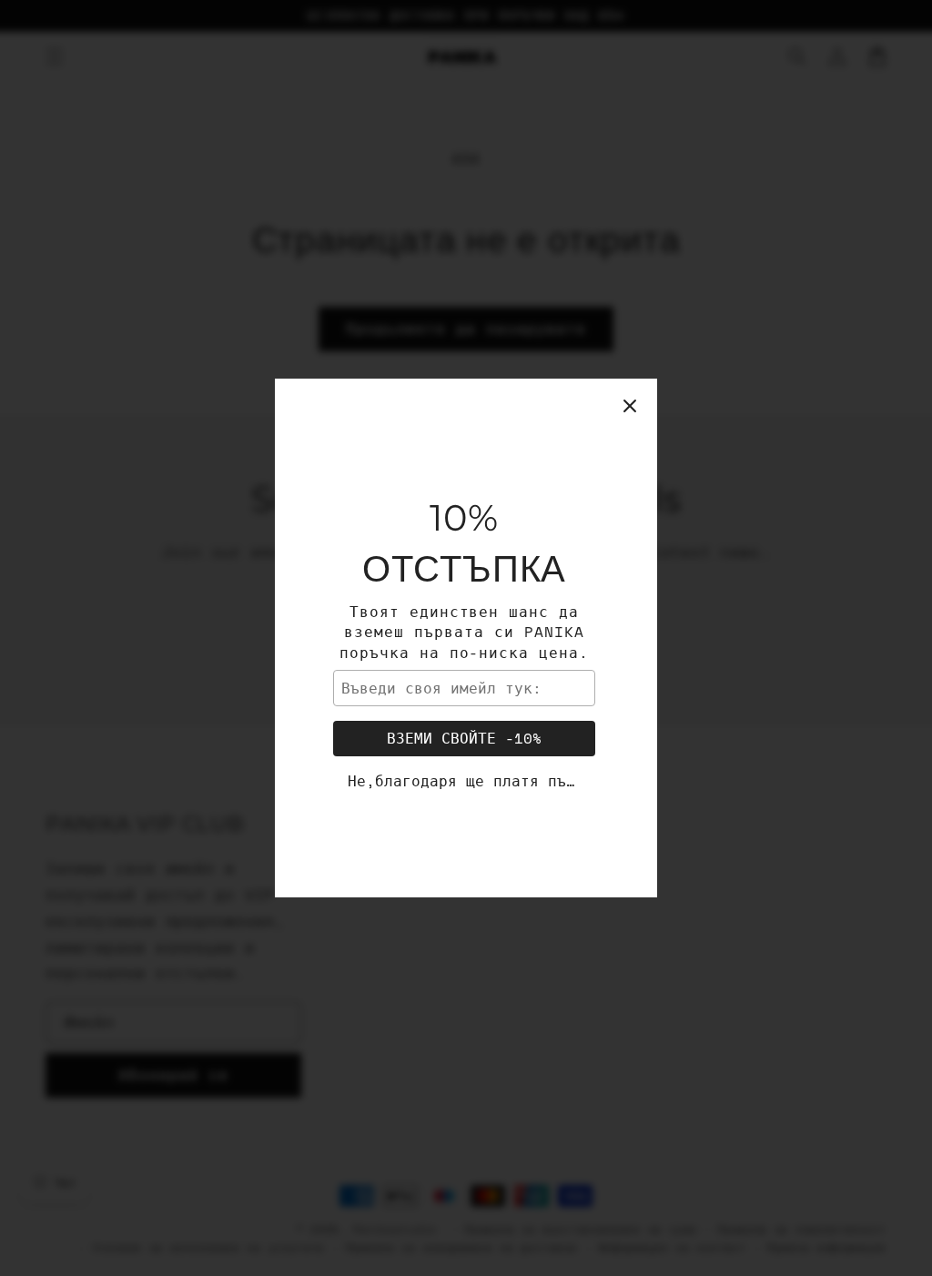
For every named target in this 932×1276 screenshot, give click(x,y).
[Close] (630, 406)
